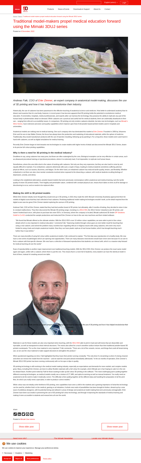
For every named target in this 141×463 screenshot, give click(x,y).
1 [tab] (66, 331)
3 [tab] (72, 331)
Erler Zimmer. (98, 131)
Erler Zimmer (45, 100)
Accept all (7, 458)
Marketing (28, 453)
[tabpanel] (70, 296)
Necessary (8, 453)
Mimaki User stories (27, 419)
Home (15, 16)
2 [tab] (69, 331)
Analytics (18, 453)
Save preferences (33, 458)
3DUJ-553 (83, 210)
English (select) (110, 2)
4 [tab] (75, 331)
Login (124, 3)
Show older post (26, 427)
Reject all (18, 458)
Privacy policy (47, 458)
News (20, 16)
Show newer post (115, 427)
